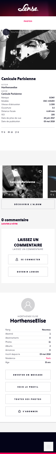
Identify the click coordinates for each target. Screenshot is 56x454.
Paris (48, 358)
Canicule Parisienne (11, 93)
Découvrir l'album (28, 204)
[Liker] (50, 32)
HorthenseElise (28, 320)
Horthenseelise (9, 87)
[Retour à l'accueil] (28, 7)
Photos (28, 21)
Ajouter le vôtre (9, 224)
